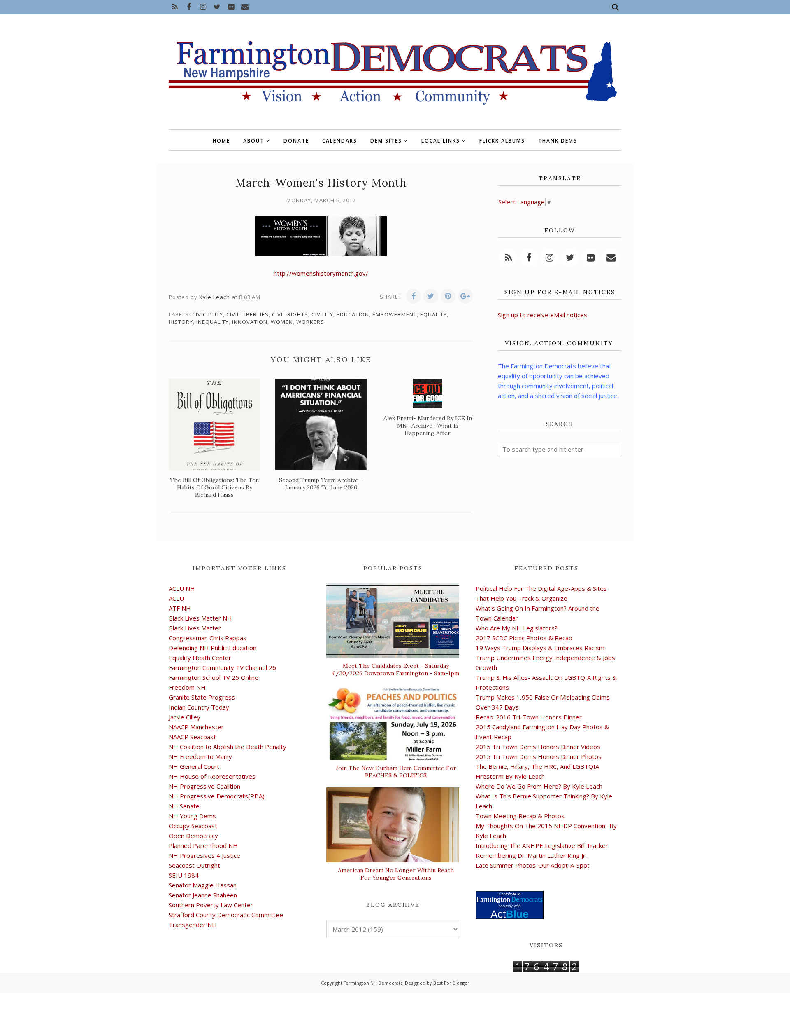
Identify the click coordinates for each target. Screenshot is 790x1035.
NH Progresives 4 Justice (204, 855)
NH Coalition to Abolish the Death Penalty (227, 746)
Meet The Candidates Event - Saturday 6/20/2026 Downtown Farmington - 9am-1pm (395, 669)
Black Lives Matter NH (200, 618)
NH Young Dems (192, 816)
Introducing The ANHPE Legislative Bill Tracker (542, 845)
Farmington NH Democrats (373, 983)
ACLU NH (182, 588)
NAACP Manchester (196, 727)
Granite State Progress (202, 697)
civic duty (207, 314)
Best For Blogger (451, 983)
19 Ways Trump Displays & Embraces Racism (540, 648)
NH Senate (184, 806)
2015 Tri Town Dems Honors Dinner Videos (538, 746)
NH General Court (194, 766)
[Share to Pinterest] (448, 296)
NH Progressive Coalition (204, 786)
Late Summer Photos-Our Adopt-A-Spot (533, 865)
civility (322, 314)
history (181, 321)
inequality (212, 321)
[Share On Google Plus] (465, 296)
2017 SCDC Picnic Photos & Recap (524, 638)
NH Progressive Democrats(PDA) (217, 796)
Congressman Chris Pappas (207, 638)
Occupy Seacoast (193, 826)
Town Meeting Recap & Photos (520, 816)
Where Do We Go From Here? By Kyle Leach (539, 786)
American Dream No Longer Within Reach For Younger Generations (396, 873)
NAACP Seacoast (192, 737)
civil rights (290, 314)
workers (310, 321)
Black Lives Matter (195, 628)
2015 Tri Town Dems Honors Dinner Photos (539, 756)
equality (433, 314)
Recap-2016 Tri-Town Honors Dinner (529, 717)
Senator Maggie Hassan (203, 885)
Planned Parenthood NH (203, 845)
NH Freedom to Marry (200, 756)
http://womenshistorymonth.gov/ (321, 273)
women (282, 321)
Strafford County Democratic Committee (226, 915)
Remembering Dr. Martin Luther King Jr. (531, 855)
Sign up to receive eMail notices (542, 315)
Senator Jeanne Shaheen (203, 895)
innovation (249, 321)
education (353, 314)
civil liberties (247, 314)
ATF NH (180, 608)
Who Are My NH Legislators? (517, 628)
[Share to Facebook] (413, 296)
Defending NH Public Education (212, 648)
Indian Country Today (199, 707)
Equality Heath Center (200, 657)
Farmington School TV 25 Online (213, 677)
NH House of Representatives (212, 776)
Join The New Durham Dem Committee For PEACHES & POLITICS (396, 771)
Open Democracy (193, 835)
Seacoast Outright (194, 865)
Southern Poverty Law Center (211, 905)
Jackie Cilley (184, 717)
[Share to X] (430, 296)
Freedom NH (187, 687)
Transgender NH (193, 924)
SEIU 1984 (184, 875)
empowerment (394, 314)
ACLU (176, 598)
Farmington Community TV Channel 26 (222, 667)
